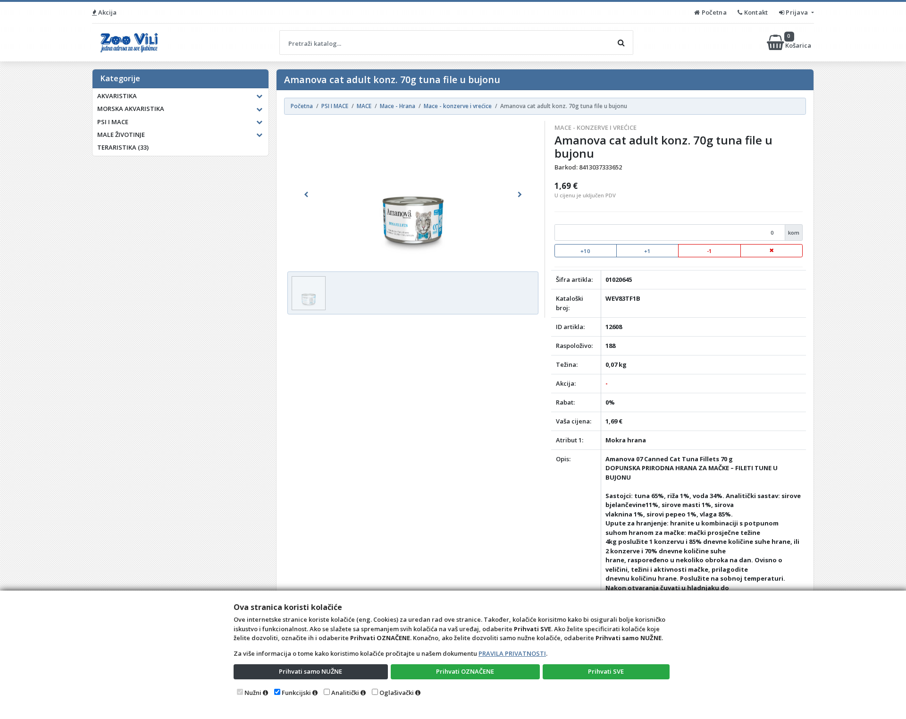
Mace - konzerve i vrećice (595, 127)
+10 (585, 250)
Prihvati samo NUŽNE (310, 671)
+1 (647, 250)
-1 (709, 250)
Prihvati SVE (606, 671)
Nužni (252, 692)
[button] (306, 194)
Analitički (345, 692)
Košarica (799, 42)
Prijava (797, 12)
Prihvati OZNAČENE (465, 671)
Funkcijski (296, 692)
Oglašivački (396, 692)
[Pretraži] (621, 42)
